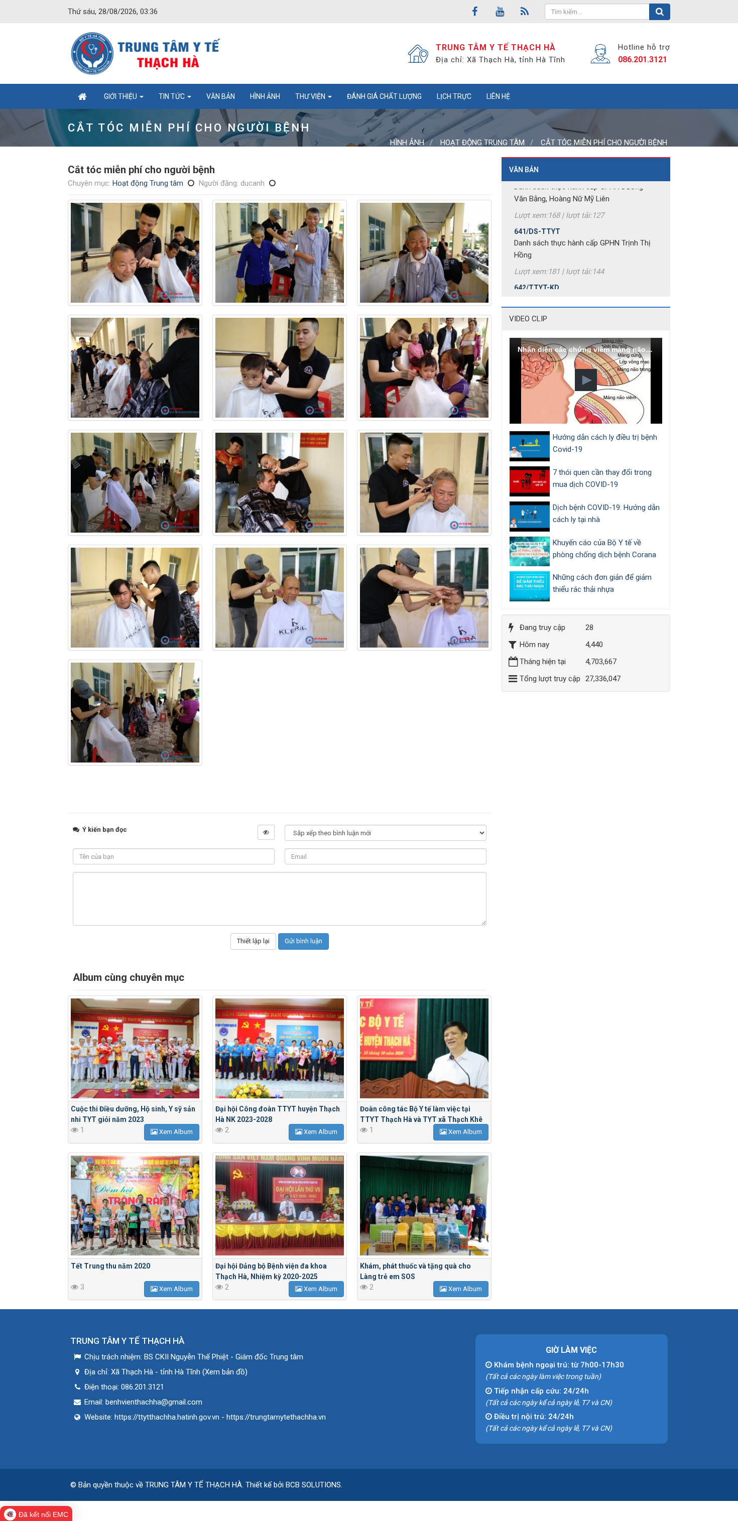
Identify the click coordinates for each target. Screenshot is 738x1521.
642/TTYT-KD (536, 255)
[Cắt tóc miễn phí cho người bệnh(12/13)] (424, 598)
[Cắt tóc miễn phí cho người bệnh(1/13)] (135, 253)
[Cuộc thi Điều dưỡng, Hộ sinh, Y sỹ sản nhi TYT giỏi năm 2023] (135, 1048)
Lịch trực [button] (454, 96)
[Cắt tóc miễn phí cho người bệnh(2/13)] (279, 253)
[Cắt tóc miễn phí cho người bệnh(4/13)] (135, 368)
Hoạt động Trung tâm (147, 183)
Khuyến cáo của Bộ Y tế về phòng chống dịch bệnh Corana (604, 548)
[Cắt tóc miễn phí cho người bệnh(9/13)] (424, 483)
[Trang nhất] (82, 96)
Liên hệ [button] (498, 96)
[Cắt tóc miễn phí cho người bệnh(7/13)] (135, 483)
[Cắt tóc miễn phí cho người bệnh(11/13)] (279, 598)
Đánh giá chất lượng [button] (384, 96)
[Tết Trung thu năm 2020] (135, 1205)
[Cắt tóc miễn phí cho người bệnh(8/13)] (279, 483)
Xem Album (175, 1131)
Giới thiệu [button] (121, 96)
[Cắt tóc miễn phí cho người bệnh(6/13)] (424, 368)
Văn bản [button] (220, 96)
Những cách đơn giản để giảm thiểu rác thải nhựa (602, 583)
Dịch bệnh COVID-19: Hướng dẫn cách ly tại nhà (606, 513)
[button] (586, 380)
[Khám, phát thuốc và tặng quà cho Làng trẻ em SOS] (424, 1205)
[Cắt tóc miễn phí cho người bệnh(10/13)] (135, 598)
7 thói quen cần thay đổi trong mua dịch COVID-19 (602, 478)
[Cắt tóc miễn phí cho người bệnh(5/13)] (279, 368)
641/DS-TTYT (537, 199)
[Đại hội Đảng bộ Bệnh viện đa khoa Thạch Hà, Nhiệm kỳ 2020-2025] (279, 1205)
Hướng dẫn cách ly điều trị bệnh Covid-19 (605, 443)
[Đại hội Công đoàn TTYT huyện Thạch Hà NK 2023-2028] (279, 1048)
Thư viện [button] (311, 96)
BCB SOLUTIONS (313, 1484)
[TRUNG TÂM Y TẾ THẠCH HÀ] (147, 53)
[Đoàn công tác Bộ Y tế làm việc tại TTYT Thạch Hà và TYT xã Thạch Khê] (424, 1048)
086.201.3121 (642, 59)
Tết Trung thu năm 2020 (110, 1266)
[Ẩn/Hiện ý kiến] (266, 832)
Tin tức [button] (172, 96)
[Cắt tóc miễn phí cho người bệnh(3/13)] (424, 253)
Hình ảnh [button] (265, 96)
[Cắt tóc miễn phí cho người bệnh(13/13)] (135, 713)
